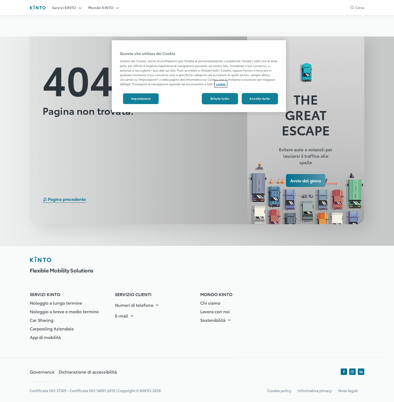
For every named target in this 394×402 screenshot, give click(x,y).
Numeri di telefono (134, 305)
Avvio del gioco (305, 180)
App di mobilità (45, 337)
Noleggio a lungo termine (56, 303)
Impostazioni (141, 98)
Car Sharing (41, 320)
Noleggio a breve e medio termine (64, 311)
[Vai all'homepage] (38, 7)
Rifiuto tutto (219, 98)
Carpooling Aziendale (52, 328)
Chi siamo (210, 303)
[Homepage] (40, 259)
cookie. (221, 84)
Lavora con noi (215, 311)
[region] (199, 76)
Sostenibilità (213, 320)
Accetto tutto (260, 98)
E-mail (122, 315)
